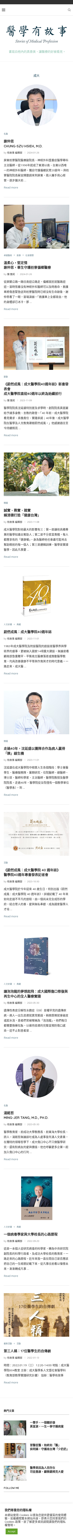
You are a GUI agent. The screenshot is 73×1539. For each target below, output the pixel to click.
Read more (11, 187)
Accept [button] (11, 1531)
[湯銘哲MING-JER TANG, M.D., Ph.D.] (36, 1076)
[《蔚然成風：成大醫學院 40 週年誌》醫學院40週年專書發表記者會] (36, 834)
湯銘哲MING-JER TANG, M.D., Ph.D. (26, 1115)
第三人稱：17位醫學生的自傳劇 (27, 1351)
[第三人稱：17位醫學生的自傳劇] (36, 1315)
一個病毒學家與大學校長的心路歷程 (31, 1234)
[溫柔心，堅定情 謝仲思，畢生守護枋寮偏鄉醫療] (36, 226)
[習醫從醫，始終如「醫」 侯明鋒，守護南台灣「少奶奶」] (15, 1450)
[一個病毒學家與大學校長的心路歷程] (36, 1198)
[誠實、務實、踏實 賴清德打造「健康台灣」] (36, 474)
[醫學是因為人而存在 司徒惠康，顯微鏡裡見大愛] (15, 1473)
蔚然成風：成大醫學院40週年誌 (28, 632)
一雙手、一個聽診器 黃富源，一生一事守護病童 (47, 1424)
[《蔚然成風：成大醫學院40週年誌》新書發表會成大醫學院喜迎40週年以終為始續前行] (36, 348)
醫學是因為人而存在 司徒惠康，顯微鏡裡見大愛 (47, 1469)
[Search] (69, 9)
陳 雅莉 (11, 274)
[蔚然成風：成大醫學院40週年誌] (36, 596)
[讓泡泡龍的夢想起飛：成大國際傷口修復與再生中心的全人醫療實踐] (36, 955)
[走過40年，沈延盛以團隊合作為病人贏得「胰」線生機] (36, 712)
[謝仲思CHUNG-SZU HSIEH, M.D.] (36, 105)
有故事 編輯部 (14, 152)
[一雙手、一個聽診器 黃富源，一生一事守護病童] (15, 1427)
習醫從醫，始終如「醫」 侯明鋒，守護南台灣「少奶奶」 (49, 1447)
